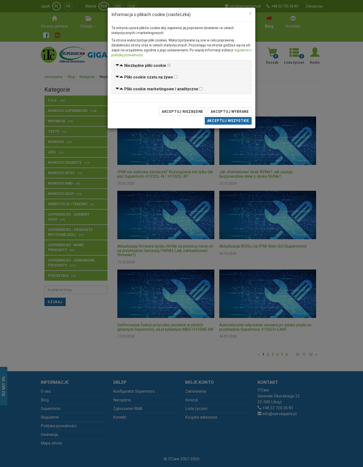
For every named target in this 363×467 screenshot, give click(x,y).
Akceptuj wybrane (230, 112)
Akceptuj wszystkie (228, 121)
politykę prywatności (127, 55)
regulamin (242, 50)
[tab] (181, 65)
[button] (140, 65)
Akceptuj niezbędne (182, 112)
